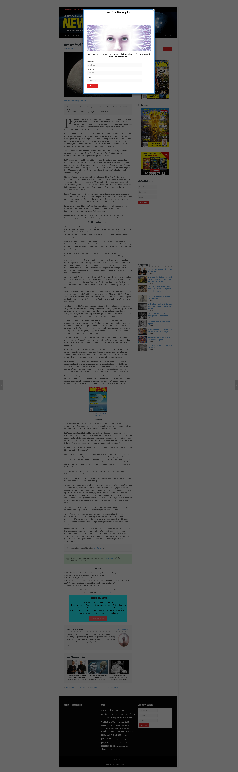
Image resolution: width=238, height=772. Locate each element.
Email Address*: (92, 77)
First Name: (91, 62)
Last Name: (91, 69)
